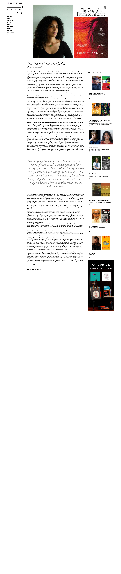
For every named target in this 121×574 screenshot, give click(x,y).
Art (9, 18)
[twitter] (13, 9)
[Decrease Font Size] (13, 13)
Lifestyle (10, 26)
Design (10, 16)
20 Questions (12, 30)
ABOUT (10, 36)
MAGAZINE (11, 32)
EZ (8, 34)
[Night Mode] (17, 13)
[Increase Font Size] (9, 13)
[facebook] (9, 9)
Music (9, 28)
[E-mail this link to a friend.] (40, 269)
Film (9, 24)
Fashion (10, 20)
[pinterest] (21, 9)
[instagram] (17, 9)
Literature (10, 22)
